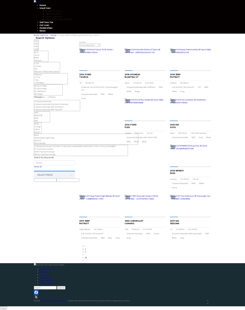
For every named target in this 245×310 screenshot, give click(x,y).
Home (43, 5)
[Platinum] (51, 74)
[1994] (36, 43)
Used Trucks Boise (53, 16)
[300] (47, 69)
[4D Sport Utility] (48, 86)
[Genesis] (41, 60)
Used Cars (45, 8)
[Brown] (37, 132)
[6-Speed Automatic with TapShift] (57, 109)
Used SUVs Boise (53, 14)
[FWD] (42, 120)
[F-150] (47, 63)
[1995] (36, 46)
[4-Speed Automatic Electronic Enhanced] (57, 104)
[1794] (51, 80)
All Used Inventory (53, 11)
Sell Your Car (46, 22)
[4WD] (42, 112)
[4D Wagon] (48, 94)
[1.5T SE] (51, 77)
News (43, 31)
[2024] (36, 41)
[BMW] (41, 57)
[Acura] (41, 55)
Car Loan (44, 25)
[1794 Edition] (51, 82)
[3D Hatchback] (48, 91)
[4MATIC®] (42, 115)
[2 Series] (47, 66)
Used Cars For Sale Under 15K (58, 19)
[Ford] (41, 52)
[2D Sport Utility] (48, 88)
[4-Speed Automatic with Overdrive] (57, 107)
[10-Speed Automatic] (57, 101)
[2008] (36, 49)
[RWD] (42, 118)
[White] (37, 124)
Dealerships (46, 28)
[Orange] (37, 126)
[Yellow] (37, 129)
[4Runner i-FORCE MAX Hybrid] (47, 71)
